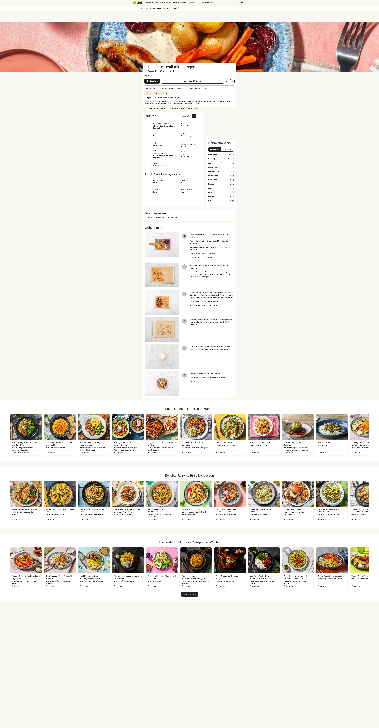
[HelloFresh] (137, 2)
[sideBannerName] (221, 124)
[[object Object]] (227, 81)
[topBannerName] (189, 16)
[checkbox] (145, 75)
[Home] (141, 8)
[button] (173, 116)
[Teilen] (232, 81)
